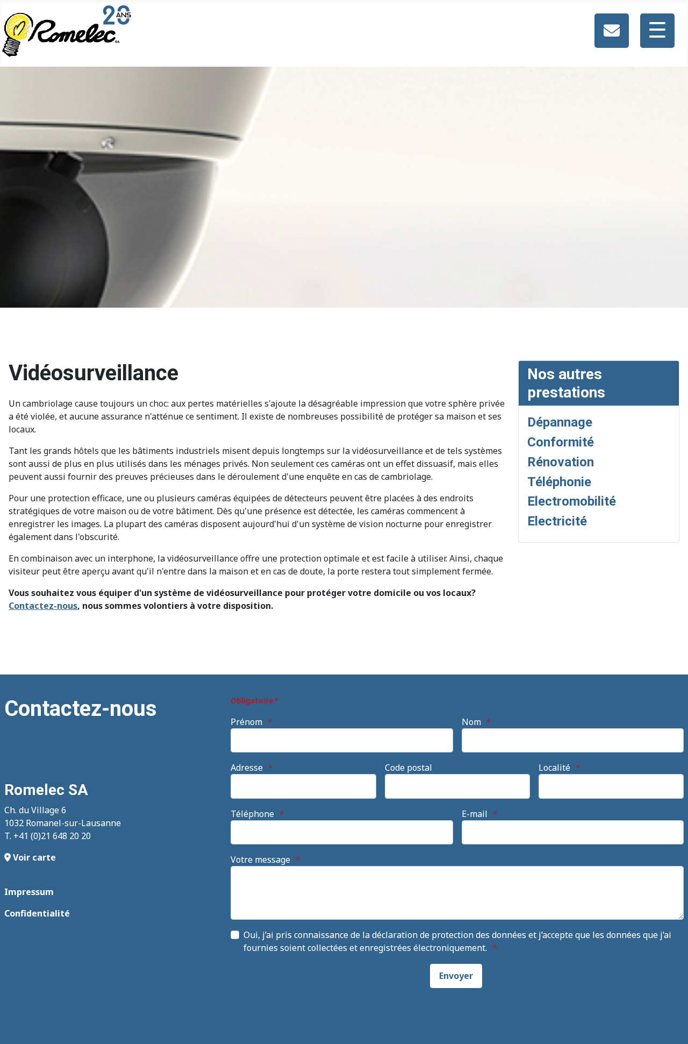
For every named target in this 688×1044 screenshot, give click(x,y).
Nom (471, 722)
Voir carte (33, 857)
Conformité (560, 442)
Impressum (29, 892)
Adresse (247, 767)
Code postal (408, 767)
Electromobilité (571, 501)
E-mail (475, 814)
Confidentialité (37, 913)
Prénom (246, 722)
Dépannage (559, 422)
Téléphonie (559, 481)
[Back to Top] (669, 1024)
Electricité (557, 521)
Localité (554, 767)
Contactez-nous (43, 606)
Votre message (260, 859)
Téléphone (252, 814)
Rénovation (560, 462)
